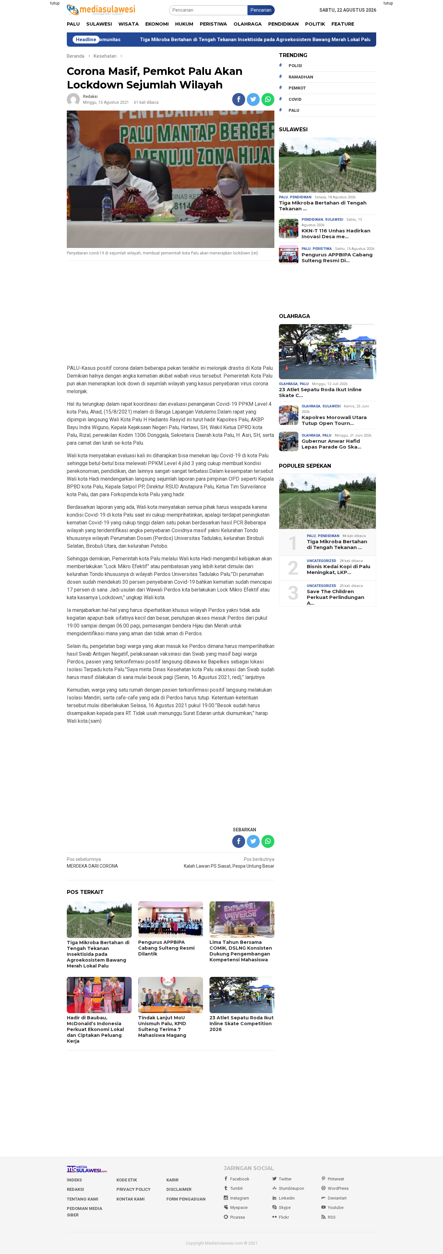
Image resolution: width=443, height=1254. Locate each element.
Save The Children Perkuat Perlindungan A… (335, 597)
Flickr (284, 1217)
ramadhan (301, 77)
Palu (283, 197)
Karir (172, 1180)
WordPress (338, 1188)
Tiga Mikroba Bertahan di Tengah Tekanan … (322, 206)
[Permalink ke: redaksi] (73, 99)
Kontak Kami (130, 1199)
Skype (285, 1207)
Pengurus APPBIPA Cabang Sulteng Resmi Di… (337, 258)
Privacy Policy (133, 1189)
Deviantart (337, 1198)
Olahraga (288, 384)
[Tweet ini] (253, 99)
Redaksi (75, 1189)
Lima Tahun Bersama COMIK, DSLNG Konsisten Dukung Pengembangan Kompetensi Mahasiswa (241, 951)
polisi (295, 65)
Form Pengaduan (186, 1199)
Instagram (239, 1198)
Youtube (335, 1207)
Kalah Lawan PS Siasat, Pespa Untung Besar (229, 863)
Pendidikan (300, 197)
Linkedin (287, 1198)
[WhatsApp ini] (267, 99)
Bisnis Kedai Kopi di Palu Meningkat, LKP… (338, 569)
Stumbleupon (291, 1188)
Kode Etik (126, 1180)
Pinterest (336, 1179)
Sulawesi (334, 219)
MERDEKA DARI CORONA (92, 863)
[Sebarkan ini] (238, 99)
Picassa (237, 1217)
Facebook (239, 1179)
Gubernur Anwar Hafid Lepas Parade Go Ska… (331, 444)
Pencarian (261, 10)
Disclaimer (178, 1189)
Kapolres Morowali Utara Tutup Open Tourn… (334, 420)
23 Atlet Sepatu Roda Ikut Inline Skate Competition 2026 (242, 1023)
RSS (332, 1217)
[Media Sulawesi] (101, 9)
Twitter (285, 1179)
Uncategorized (321, 561)
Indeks (74, 1180)
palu (294, 110)
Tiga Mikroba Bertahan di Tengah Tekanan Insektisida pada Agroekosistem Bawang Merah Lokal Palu (216, 39)
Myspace (238, 1207)
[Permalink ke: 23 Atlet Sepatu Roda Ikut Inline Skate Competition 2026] (327, 351)
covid (295, 99)
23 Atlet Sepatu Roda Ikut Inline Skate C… (320, 392)
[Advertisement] (35, 97)
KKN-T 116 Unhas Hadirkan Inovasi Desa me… (336, 234)
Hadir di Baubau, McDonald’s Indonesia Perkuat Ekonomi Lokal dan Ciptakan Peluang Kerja (95, 1029)
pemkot (297, 88)
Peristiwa (322, 249)
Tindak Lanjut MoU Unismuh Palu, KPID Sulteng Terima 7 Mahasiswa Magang (162, 1026)
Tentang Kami (82, 1199)
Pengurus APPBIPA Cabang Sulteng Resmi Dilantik (166, 948)
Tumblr (236, 1188)
